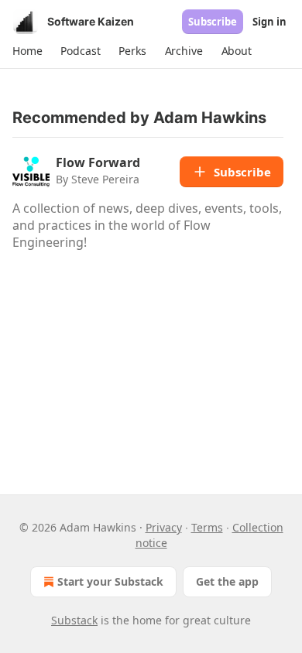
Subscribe (212, 22)
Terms (207, 527)
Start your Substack (110, 581)
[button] (27, 51)
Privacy (164, 527)
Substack (74, 620)
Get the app (227, 581)
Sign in (269, 22)
